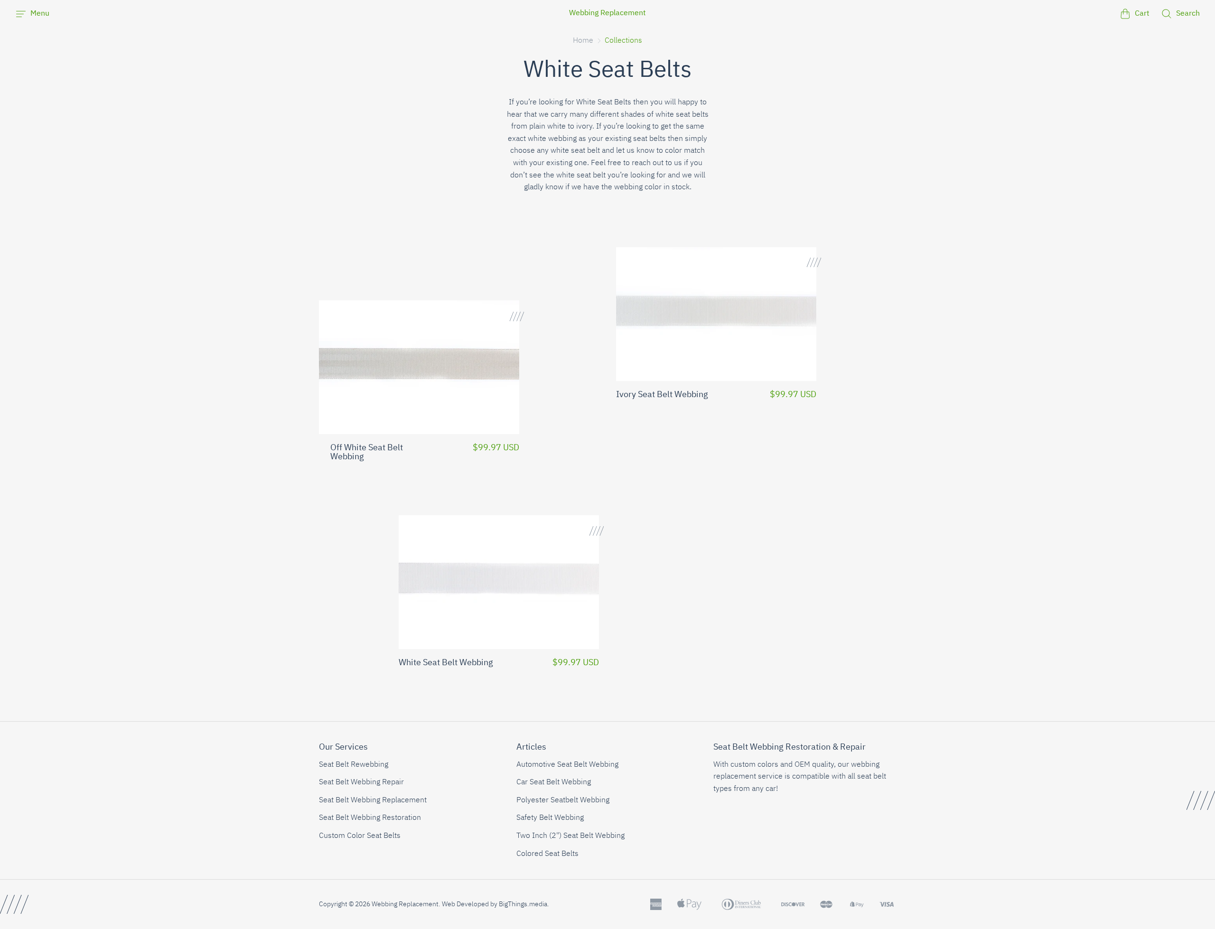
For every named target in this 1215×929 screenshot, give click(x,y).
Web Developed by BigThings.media (494, 904)
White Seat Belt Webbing (446, 663)
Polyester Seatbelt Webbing (562, 800)
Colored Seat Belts (547, 854)
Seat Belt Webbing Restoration (370, 818)
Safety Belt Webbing (550, 818)
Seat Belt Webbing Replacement (373, 800)
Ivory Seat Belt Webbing (662, 394)
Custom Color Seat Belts (360, 836)
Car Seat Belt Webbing (553, 782)
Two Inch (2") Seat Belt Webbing (570, 836)
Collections (623, 41)
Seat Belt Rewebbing (353, 765)
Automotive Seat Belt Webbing (567, 765)
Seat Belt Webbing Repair (361, 782)
